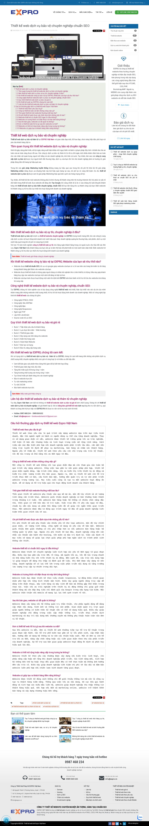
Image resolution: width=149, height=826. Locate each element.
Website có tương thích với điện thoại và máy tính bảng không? (41, 120)
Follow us (85, 2)
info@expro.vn (117, 2)
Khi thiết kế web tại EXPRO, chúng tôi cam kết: (34, 102)
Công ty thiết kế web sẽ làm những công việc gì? (35, 111)
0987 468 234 (34, 779)
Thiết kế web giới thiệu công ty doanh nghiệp (37, 256)
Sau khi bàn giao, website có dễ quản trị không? (35, 122)
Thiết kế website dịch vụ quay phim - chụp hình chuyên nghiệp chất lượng (125, 154)
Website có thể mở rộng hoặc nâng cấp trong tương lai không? (40, 126)
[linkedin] (124, 823)
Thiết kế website (36, 30)
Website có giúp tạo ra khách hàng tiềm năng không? (37, 128)
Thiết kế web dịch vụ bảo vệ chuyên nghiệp (31, 89)
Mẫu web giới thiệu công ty (31, 394)
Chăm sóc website (63, 797)
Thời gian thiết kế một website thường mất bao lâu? (36, 113)
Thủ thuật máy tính (123, 31)
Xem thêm (124, 105)
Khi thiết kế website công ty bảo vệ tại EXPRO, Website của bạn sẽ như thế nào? (47, 96)
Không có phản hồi (50, 30)
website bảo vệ (98, 703)
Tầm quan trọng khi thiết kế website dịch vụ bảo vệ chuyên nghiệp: (42, 91)
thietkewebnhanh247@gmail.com (44, 416)
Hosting (59, 792)
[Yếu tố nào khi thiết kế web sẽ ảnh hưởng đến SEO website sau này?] (65, 729)
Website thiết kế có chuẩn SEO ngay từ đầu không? (36, 117)
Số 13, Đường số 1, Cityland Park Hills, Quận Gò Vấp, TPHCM (31, 793)
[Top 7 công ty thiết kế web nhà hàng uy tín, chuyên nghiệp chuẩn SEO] (65, 721)
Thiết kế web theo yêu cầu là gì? (29, 109)
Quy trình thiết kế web (93, 797)
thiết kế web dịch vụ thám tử (71, 703)
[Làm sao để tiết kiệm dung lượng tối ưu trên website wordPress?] (18, 738)
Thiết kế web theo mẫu (123, 792)
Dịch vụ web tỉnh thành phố (123, 45)
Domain (60, 790)
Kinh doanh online (123, 50)
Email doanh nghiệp (64, 800)
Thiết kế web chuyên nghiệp (124, 797)
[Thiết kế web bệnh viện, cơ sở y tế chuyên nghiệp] (18, 729)
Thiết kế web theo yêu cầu (124, 795)
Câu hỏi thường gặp (92, 795)
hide (20, 86)
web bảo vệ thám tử (52, 706)
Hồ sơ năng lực (133, 823)
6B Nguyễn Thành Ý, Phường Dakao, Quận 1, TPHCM (29, 790)
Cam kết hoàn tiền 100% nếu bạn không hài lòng (24, 2)
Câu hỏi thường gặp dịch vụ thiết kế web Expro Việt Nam (36, 106)
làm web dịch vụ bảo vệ (42, 703)
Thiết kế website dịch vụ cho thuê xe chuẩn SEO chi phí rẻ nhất (125, 177)
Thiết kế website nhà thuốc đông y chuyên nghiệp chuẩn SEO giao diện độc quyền (125, 190)
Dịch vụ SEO (61, 795)
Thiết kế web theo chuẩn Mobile (126, 800)
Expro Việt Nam (40, 823)
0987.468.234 (101, 2)
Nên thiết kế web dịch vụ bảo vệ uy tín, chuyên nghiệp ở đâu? (40, 93)
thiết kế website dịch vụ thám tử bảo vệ (26, 706)
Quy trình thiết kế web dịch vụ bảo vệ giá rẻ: (33, 100)
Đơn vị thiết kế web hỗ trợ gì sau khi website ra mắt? (37, 124)
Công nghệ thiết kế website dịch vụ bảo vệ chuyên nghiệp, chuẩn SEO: (43, 98)
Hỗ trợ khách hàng (136, 2)
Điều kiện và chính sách (94, 800)
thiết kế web (61, 810)
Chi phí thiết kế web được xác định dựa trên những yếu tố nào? (40, 115)
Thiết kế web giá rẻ (121, 790)
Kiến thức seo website (123, 41)
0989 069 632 (72, 779)
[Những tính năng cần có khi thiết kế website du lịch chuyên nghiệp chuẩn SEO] (65, 738)
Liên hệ (109, 12)
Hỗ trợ (88, 792)
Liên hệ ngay (125, 138)
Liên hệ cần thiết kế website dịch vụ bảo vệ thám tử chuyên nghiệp (42, 104)
